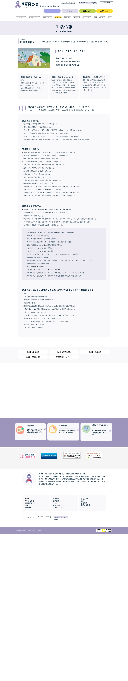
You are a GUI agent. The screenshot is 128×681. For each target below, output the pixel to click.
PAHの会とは (29, 501)
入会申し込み (57, 508)
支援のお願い (57, 505)
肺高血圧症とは (30, 503)
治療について (29, 505)
